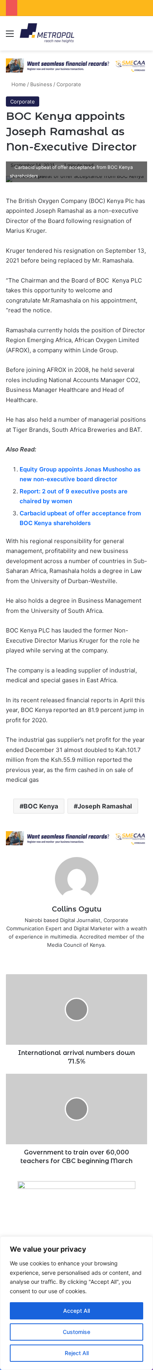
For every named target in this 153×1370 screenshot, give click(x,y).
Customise (76, 1331)
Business (41, 84)
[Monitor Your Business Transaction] (76, 837)
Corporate (68, 84)
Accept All (76, 1310)
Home (18, 84)
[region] (76, 1303)
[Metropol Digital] (47, 33)
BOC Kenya (41, 806)
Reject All (77, 1353)
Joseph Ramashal (105, 806)
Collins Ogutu (77, 909)
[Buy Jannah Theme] (76, 65)
